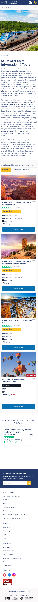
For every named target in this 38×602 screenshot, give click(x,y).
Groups (5, 562)
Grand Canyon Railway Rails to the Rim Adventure (16, 203)
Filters (6, 170)
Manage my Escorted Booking (12, 558)
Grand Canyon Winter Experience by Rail (17, 321)
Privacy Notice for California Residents (15, 514)
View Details (18, 229)
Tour (4, 538)
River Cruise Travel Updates (11, 496)
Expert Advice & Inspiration (11, 518)
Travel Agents (7, 565)
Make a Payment (8, 554)
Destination (6, 527)
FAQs (4, 503)
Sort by (18, 170)
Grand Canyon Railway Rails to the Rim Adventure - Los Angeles (16, 262)
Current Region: (12, 591)
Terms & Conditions (9, 507)
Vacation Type (7, 531)
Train (4, 534)
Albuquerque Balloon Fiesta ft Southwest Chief (14, 380)
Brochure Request (8, 551)
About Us (6, 500)
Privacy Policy (7, 511)
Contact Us (6, 547)
